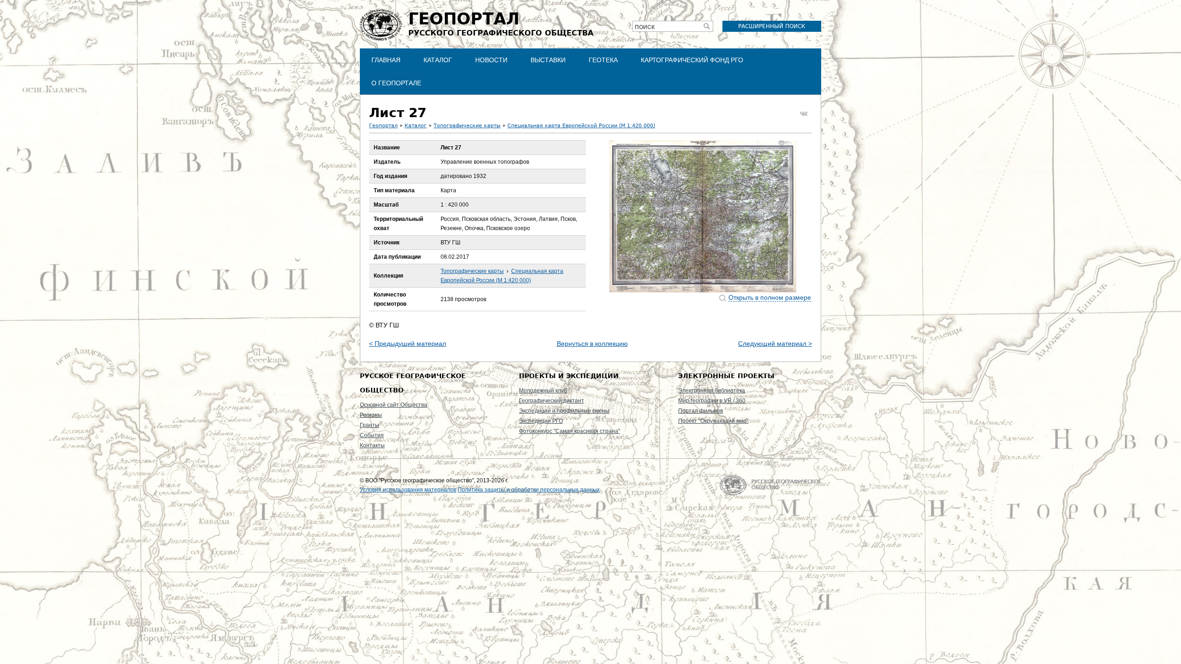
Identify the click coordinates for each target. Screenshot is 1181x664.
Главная (385, 60)
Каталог (437, 60)
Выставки (548, 60)
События (372, 435)
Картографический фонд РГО (692, 60)
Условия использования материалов (408, 489)
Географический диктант (551, 400)
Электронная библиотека (711, 390)
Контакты (372, 445)
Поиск (645, 27)
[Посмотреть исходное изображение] (703, 216)
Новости (491, 60)
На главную (770, 485)
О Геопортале (396, 83)
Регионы (371, 415)
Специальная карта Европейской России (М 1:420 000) (581, 126)
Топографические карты (467, 126)
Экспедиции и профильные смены (564, 411)
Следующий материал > (775, 343)
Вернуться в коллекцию (592, 343)
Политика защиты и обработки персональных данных (529, 489)
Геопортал (383, 126)
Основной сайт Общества (393, 405)
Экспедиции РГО (541, 421)
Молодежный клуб (543, 390)
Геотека (603, 60)
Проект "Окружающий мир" (713, 421)
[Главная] (380, 25)
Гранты (369, 425)
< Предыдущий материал (407, 343)
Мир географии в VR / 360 (712, 400)
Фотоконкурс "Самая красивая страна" (569, 431)
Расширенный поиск (771, 26)
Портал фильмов (700, 411)
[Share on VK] (803, 114)
